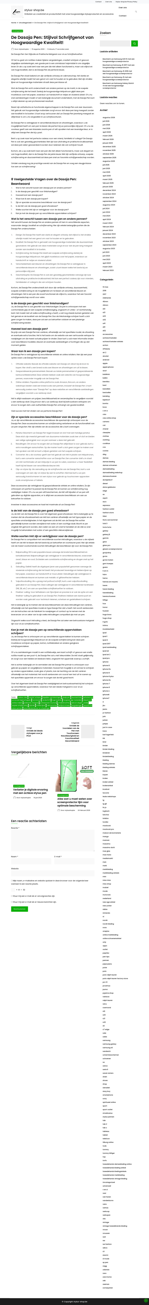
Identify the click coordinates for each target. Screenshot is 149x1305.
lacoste (106, 793)
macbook (107, 825)
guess (105, 567)
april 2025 (107, 176)
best (104, 385)
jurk (104, 716)
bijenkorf (106, 400)
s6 (104, 1026)
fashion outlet (108, 509)
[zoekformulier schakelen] (136, 12)
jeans (105, 709)
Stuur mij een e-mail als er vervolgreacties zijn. (34, 896)
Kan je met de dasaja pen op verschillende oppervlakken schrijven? (46, 213)
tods (105, 1146)
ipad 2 (105, 640)
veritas (105, 1208)
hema (105, 578)
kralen (105, 778)
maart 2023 (107, 267)
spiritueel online (109, 1102)
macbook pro (108, 829)
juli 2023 (106, 252)
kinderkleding (108, 756)
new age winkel (109, 902)
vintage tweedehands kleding (115, 1226)
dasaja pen (66, 697)
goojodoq (107, 553)
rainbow (106, 997)
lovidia (105, 822)
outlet (105, 949)
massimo (106, 844)
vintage (106, 1222)
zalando (106, 1270)
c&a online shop (109, 418)
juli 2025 (106, 165)
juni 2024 (106, 212)
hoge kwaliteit (57, 700)
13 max (105, 287)
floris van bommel (110, 520)
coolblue (106, 443)
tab (104, 1120)
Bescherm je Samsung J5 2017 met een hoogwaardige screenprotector (119, 66)
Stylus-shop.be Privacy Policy (126, 2)
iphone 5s (107, 669)
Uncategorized (17, 31)
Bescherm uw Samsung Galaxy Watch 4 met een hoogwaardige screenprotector (118, 85)
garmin (106, 538)
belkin (105, 378)
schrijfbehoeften (64, 703)
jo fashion (107, 713)
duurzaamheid (76, 697)
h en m (105, 571)
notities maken (17, 703)
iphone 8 (106, 687)
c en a (105, 411)
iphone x (106, 691)
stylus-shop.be (34, 10)
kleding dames (109, 764)
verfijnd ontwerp (64, 705)
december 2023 (109, 234)
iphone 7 (106, 684)
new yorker (107, 906)
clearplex (106, 432)
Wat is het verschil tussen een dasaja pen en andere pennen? (44, 188)
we (104, 1240)
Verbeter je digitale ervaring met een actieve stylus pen (30, 791)
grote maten (108, 560)
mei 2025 (106, 172)
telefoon (106, 1138)
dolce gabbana (109, 487)
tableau (106, 1131)
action (105, 345)
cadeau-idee (22, 697)
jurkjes (105, 724)
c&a (104, 414)
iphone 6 (106, 673)
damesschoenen (110, 476)
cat (104, 425)
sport (105, 1106)
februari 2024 (108, 227)
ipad (104, 633)
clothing (106, 440)
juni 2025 (106, 168)
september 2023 (109, 245)
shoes (105, 1080)
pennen (106, 960)
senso (105, 1066)
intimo (105, 625)
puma (105, 989)
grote (105, 556)
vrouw (105, 1229)
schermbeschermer (111, 1055)
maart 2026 (107, 136)
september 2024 (109, 201)
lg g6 (105, 804)
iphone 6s (107, 680)
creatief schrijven (35, 697)
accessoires (108, 334)
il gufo (105, 622)
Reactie (15, 828)
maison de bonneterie (112, 833)
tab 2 (105, 1124)
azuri (105, 371)
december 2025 (109, 146)
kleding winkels (109, 767)
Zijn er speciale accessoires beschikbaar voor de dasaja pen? (44, 202)
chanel (105, 429)
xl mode (106, 1259)
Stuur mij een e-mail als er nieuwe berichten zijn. (34, 902)
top (104, 1157)
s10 (104, 1011)
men (104, 862)
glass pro (106, 545)
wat (104, 1237)
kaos (105, 731)
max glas (106, 851)
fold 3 (105, 523)
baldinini (106, 374)
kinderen (106, 753)
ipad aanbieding (109, 647)
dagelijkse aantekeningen (52, 697)
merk (105, 866)
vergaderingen (77, 705)
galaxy (105, 531)
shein (105, 1077)
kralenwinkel (108, 785)
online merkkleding (110, 935)
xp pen (105, 1262)
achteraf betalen (110, 338)
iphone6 (106, 694)
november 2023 (109, 237)
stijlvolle (32, 705)
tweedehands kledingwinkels (114, 1171)
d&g (104, 454)
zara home (107, 1277)
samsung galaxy (109, 1044)
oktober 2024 (108, 197)
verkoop (106, 1211)
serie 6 (105, 1069)
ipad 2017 (106, 643)
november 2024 (109, 194)
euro (104, 502)
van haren (107, 1197)
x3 (104, 1251)
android (106, 360)
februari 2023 (108, 270)
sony (105, 1098)
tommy (106, 1149)
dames (105, 458)
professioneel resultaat (48, 703)
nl (103, 916)
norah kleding (108, 924)
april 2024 (107, 219)
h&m (105, 574)
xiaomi (105, 1255)
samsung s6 (108, 1047)
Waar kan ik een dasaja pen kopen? (32, 198)
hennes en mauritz (110, 582)
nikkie (105, 909)
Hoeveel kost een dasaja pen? (29, 195)
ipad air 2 (106, 654)
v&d (104, 1193)
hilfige (105, 600)
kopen (105, 775)
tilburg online (108, 1142)
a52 (104, 330)
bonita (105, 403)
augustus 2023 (109, 248)
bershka (106, 381)
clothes (106, 436)
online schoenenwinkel (112, 938)
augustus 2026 (109, 117)
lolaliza (105, 818)
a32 (104, 320)
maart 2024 (107, 223)
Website (15, 868)
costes (105, 451)
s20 (104, 1015)
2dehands (107, 298)
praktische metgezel (31, 703)
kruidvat (106, 789)
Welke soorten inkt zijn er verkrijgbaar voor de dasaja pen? (42, 209)
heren (105, 585)
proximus (106, 986)
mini (104, 876)
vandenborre (108, 1200)
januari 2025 (108, 187)
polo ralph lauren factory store (115, 978)
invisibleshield (108, 629)
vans (105, 1204)
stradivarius (108, 1113)
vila (104, 1219)
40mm (105, 301)
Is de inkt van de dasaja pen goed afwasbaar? (37, 206)
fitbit (105, 516)
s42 (104, 1022)
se (104, 1062)
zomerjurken (108, 1288)
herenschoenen (109, 596)
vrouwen (106, 1233)
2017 (104, 294)
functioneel (36, 700)
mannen (106, 840)
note (105, 927)
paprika (106, 953)
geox (105, 542)
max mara (107, 855)
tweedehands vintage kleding (115, 1179)
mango (106, 836)
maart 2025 (107, 179)
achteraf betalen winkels (113, 341)
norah (105, 920)
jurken (105, 720)
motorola (106, 895)
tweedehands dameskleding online (117, 1164)
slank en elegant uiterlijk (79, 703)
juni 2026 (106, 125)
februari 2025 (108, 183)
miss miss (107, 880)
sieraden (106, 1088)
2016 (104, 290)
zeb (104, 1280)
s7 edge (106, 1029)
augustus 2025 (109, 161)
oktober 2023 (108, 241)
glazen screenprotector (112, 549)
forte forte (107, 527)
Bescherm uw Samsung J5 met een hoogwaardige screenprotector (117, 78)
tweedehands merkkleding (114, 1175)
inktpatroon (87, 700)
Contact (98, 2)
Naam (14, 856)
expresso (106, 505)
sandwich (107, 1051)
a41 (104, 323)
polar (105, 967)
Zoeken (105, 33)
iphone (105, 662)
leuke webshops (109, 796)
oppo (105, 946)
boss (105, 407)
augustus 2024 (109, 205)
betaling (106, 396)
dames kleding (109, 462)
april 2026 (107, 132)
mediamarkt (108, 858)
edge (105, 491)
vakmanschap (52, 705)
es (104, 494)
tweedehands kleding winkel (114, 1168)
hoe (104, 603)
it (103, 702)
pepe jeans (107, 964)
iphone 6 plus (108, 676)
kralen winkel (108, 782)
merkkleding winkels (111, 873)
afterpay (106, 349)
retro (105, 1004)
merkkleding (108, 869)
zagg (105, 1266)
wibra (105, 1248)
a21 (104, 312)
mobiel (105, 887)
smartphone (108, 1095)
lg (103, 800)
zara (104, 1273)
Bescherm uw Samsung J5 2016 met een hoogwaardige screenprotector (117, 72)
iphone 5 (106, 665)
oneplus (106, 931)
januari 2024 (108, 230)
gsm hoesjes (108, 563)
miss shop (107, 884)
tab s (105, 1128)
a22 (104, 316)
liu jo (104, 807)
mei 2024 (106, 216)
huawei (106, 611)
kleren (105, 771)
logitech (106, 811)
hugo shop (107, 618)
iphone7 (106, 698)
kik (104, 738)
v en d (105, 1189)
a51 (104, 327)
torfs (105, 1160)
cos (104, 447)
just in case (107, 727)
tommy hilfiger (109, 1153)
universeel (107, 1186)
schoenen (107, 1058)
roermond (107, 1007)
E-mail (58, 856)
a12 (104, 309)
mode (105, 891)
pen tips (106, 956)
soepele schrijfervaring (20, 705)
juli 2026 (106, 121)
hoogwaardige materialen (72, 700)
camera (106, 421)
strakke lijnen (40, 705)
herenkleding (108, 593)
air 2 (104, 352)
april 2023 (107, 263)
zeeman (106, 1284)
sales (105, 1037)
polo (104, 971)
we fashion (107, 1244)
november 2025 (109, 150)
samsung (106, 1040)
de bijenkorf (107, 480)
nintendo (106, 913)
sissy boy (106, 1091)
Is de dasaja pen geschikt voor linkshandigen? (36, 191)
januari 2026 (108, 143)
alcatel (105, 356)
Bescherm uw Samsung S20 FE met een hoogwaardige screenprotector (119, 60)
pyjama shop (108, 993)
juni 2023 (106, 256)
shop (105, 1084)
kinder (105, 745)
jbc (104, 705)
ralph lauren (108, 1000)
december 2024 (109, 190)
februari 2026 (108, 139)
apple (105, 363)
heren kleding (108, 589)
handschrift (46, 700)
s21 (104, 1018)
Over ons (108, 2)
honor (105, 607)
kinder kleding (108, 749)
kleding (106, 760)
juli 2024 (106, 208)
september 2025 (109, 157)
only (104, 942)
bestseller (107, 392)
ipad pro (106, 658)
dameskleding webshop (112, 472)
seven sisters (108, 1073)
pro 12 (105, 982)
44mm (105, 305)
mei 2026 (106, 128)
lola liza (106, 815)
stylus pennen (108, 1117)
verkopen (106, 1215)
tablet (105, 1135)
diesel (105, 483)
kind (104, 742)
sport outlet (108, 1109)
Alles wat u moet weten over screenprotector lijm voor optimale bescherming (74, 802)
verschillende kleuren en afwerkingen (37, 708)
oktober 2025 (108, 154)
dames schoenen (110, 465)
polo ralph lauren (110, 975)
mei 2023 (106, 259)
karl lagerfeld (108, 734)
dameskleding (108, 469)
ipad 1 (105, 636)
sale (104, 1033)
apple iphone (108, 367)
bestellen (106, 389)
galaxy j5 (106, 534)
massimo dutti (109, 847)
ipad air (106, 651)
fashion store (108, 512)
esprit (105, 498)
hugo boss (107, 614)
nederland (107, 898)
